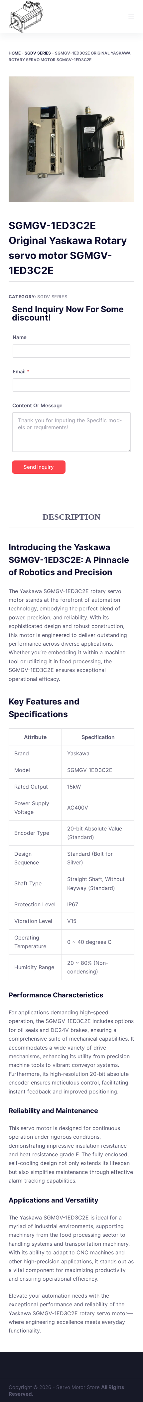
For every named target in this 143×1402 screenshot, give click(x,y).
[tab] (71, 517)
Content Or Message (37, 405)
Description (71, 516)
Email (21, 371)
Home (15, 53)
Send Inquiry (39, 467)
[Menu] (131, 17)
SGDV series (38, 53)
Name (20, 337)
